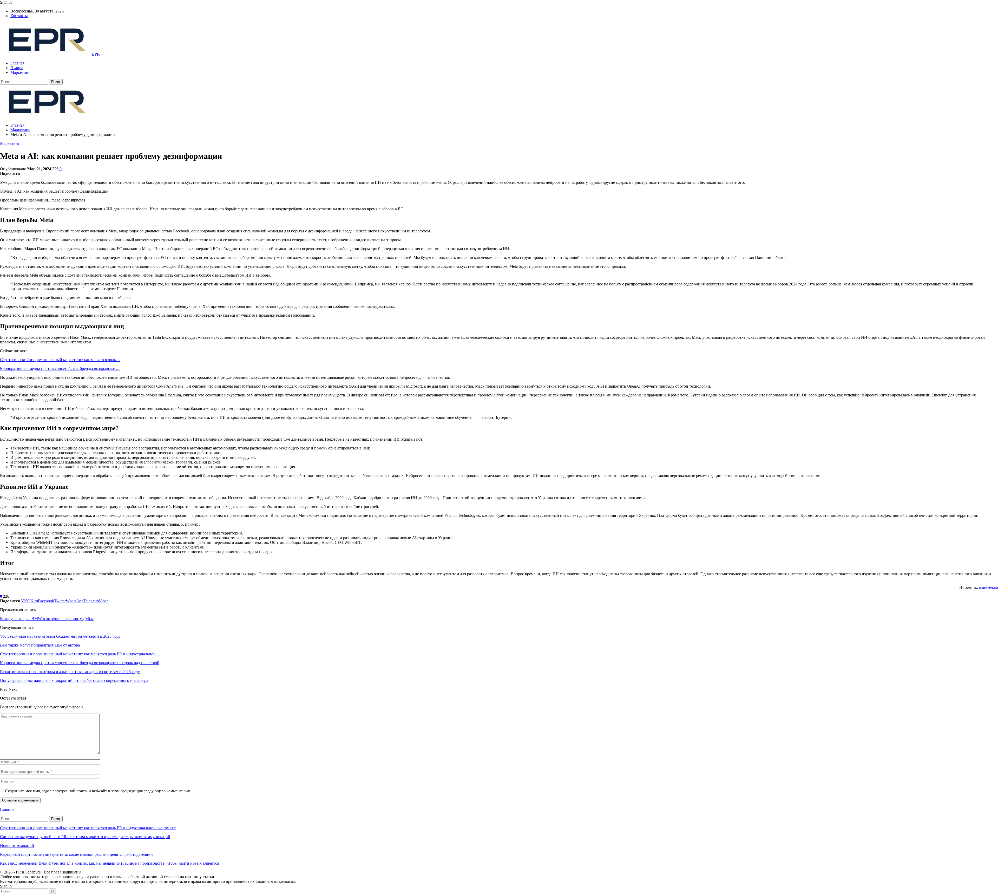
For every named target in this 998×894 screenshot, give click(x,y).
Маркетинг (20, 72)
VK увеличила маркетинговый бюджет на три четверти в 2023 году (60, 636)
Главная (17, 63)
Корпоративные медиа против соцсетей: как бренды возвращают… (60, 368)
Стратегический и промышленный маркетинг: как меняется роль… (60, 359)
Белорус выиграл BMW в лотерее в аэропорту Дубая (47, 618)
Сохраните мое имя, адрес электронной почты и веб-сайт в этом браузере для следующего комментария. (98, 791)
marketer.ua (988, 587)
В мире (16, 68)
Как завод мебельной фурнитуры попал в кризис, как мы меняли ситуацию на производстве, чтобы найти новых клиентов (109, 863)
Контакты (19, 16)
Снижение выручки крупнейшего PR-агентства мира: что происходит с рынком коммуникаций (85, 836)
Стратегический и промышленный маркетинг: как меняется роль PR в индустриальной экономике (88, 828)
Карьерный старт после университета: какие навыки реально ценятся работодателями (76, 854)
